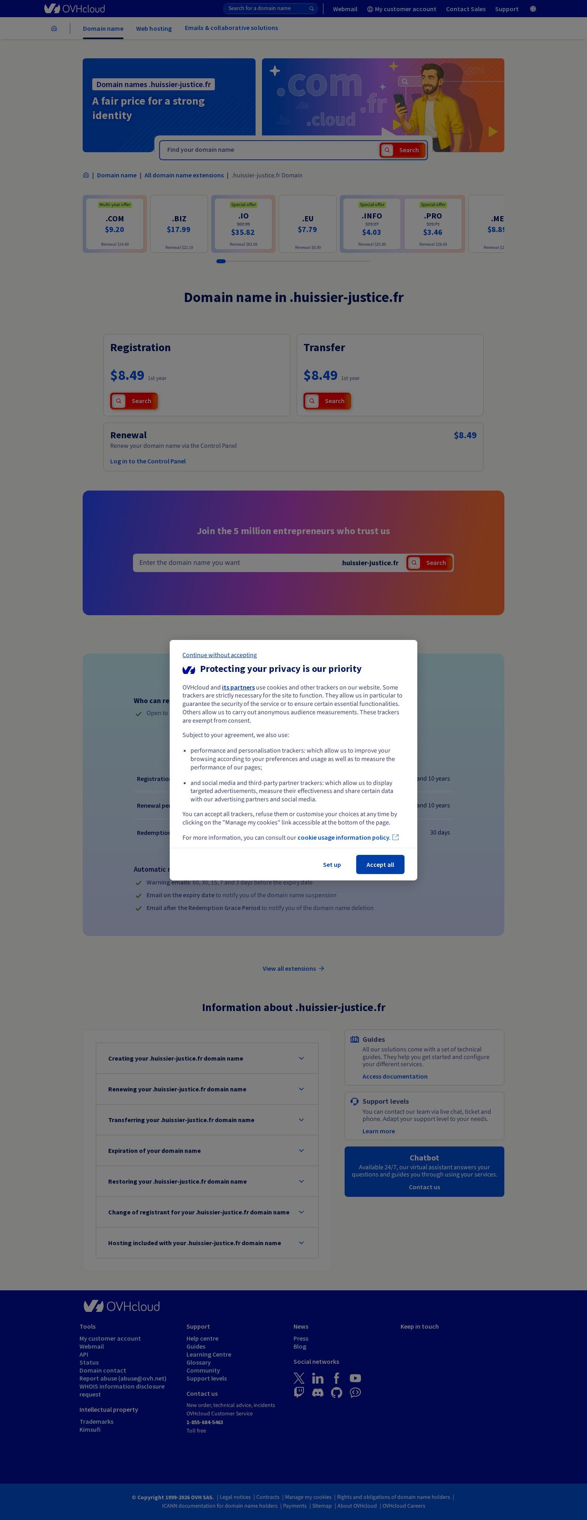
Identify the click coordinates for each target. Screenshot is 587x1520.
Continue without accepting (219, 654)
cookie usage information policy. (344, 837)
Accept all (380, 864)
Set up (332, 864)
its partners (238, 687)
